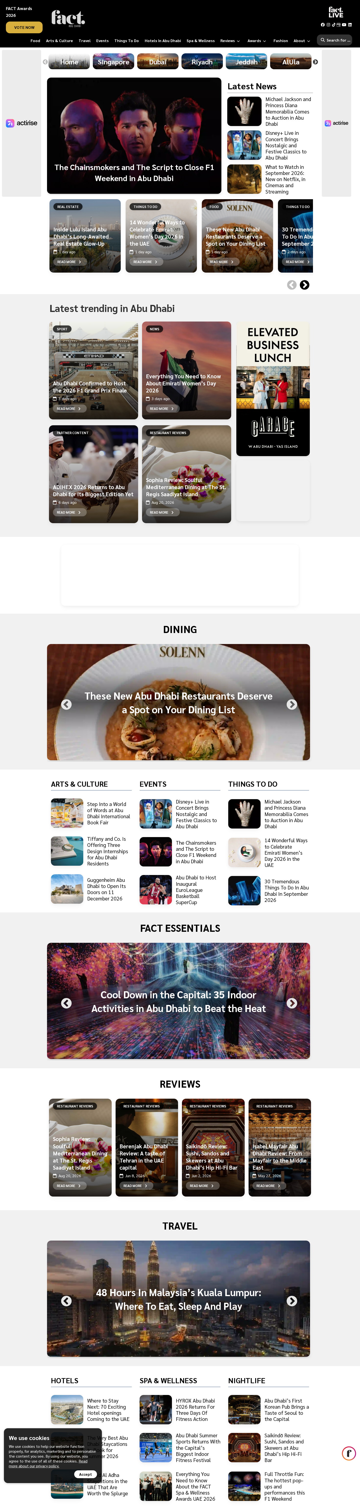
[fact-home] (68, 18)
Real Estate (68, 206)
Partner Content (73, 432)
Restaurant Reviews (168, 432)
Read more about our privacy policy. (48, 1463)
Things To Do (145, 206)
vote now (24, 27)
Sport (62, 329)
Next (315, 62)
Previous (45, 62)
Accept (85, 1474)
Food (214, 206)
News (154, 329)
